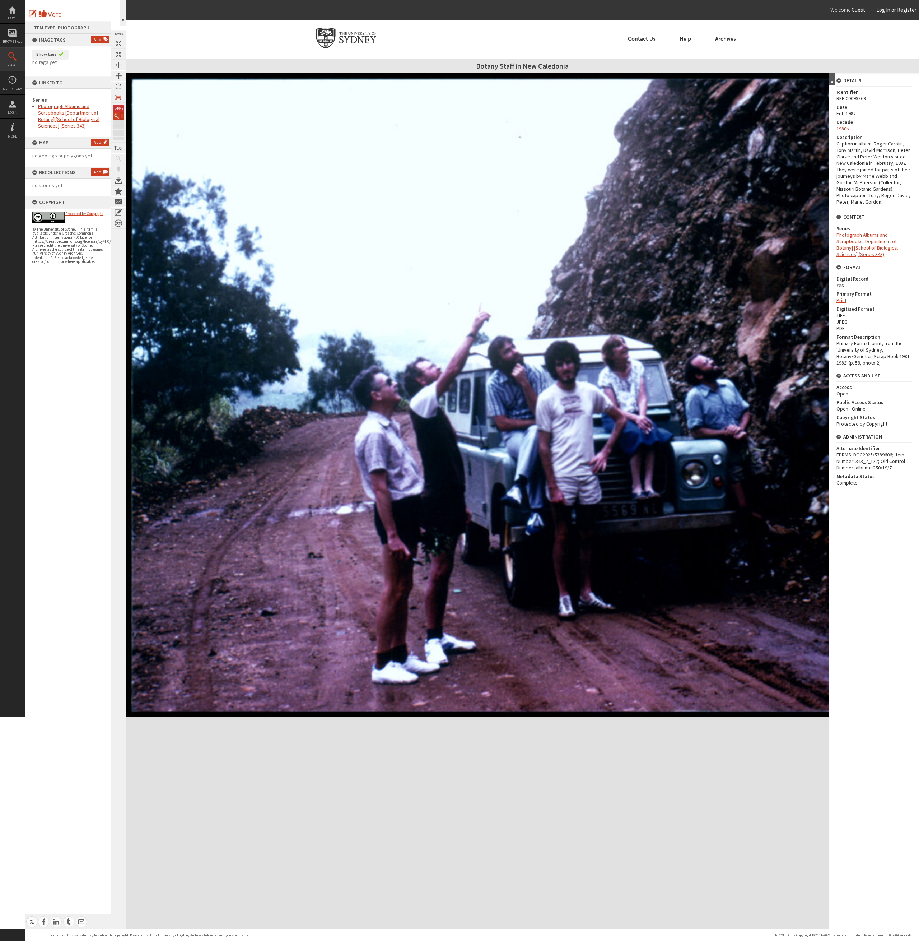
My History (12, 89)
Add (97, 39)
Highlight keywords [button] (118, 169)
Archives (725, 39)
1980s (842, 128)
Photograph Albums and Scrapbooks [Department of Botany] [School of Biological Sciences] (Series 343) (68, 116)
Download (118, 180)
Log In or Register (882, 9)
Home (12, 17)
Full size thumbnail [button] (118, 43)
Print (841, 300)
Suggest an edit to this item (33, 14)
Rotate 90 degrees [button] (118, 86)
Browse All (12, 41)
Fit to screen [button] (118, 54)
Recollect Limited (849, 935)
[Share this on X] (31, 917)
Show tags (46, 54)
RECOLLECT (783, 935)
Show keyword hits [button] (118, 158)
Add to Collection (118, 191)
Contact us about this (118, 201)
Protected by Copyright (84, 213)
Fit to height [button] (118, 75)
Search (12, 65)
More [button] (12, 136)
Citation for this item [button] (118, 223)
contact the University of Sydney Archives (171, 935)
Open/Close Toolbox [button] (123, 13)
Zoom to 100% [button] (118, 97)
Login (12, 112)
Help (685, 39)
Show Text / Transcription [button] (118, 148)
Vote (50, 14)
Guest (858, 9)
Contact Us (642, 39)
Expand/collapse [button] (832, 79)
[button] (118, 116)
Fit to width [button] (118, 65)
